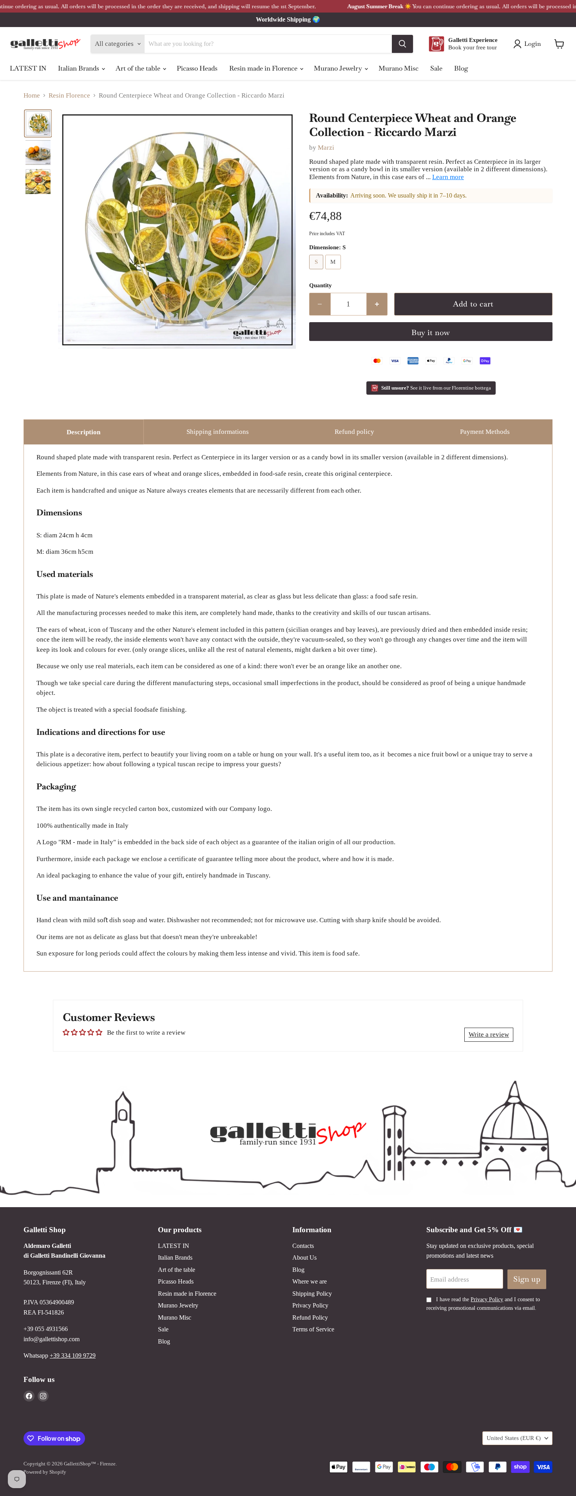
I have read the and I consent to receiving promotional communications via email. (483, 1304)
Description (83, 432)
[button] (38, 123)
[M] (334, 271)
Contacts (303, 1245)
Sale (436, 68)
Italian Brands (79, 68)
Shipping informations (218, 431)
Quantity (320, 285)
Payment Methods (485, 431)
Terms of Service (313, 1329)
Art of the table (139, 68)
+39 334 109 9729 (73, 1355)
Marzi (326, 147)
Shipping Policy (312, 1293)
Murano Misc (398, 68)
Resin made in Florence (264, 68)
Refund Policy (310, 1317)
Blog (461, 68)
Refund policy (354, 431)
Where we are (309, 1281)
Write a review (489, 1034)
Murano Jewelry (339, 68)
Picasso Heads (197, 68)
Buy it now (430, 332)
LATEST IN (28, 68)
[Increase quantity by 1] (377, 304)
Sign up (526, 1279)
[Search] (402, 44)
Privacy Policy (310, 1305)
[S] (317, 271)
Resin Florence (69, 95)
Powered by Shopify (45, 1472)
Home (32, 95)
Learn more (448, 177)
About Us (304, 1257)
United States (514, 1438)
